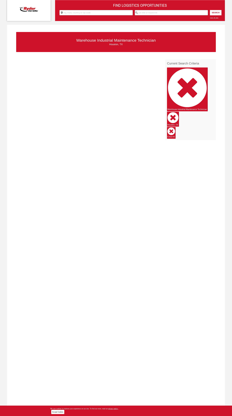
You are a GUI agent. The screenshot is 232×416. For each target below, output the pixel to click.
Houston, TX (172, 125)
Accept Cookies (57, 412)
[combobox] (96, 12)
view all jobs (214, 18)
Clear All (171, 137)
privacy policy (113, 409)
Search (216, 13)
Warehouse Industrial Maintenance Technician (187, 109)
